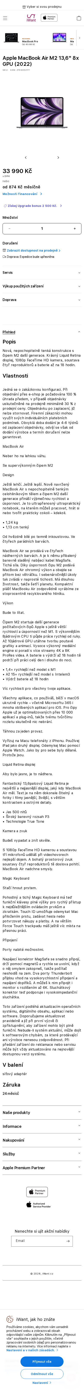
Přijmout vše (42, 1361)
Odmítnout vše (42, 1374)
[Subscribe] (68, 1241)
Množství (10, 218)
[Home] (32, 18)
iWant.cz (47, 1273)
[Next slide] (80, 38)
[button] (5, 18)
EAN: (13, 70)
